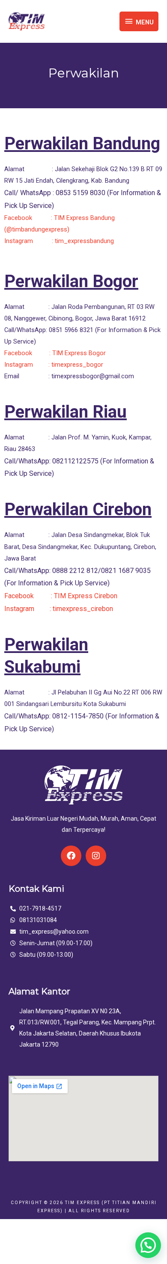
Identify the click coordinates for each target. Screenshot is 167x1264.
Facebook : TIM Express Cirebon (61, 596)
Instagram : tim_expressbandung (59, 241)
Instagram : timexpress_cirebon (59, 609)
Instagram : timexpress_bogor (54, 364)
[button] (148, 1245)
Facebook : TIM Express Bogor (55, 353)
